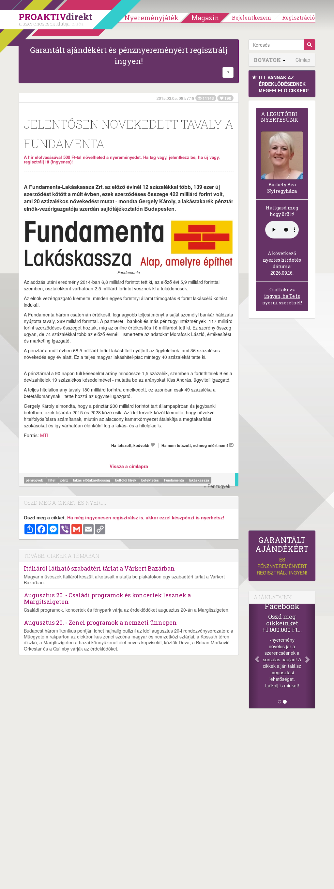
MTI (44, 435)
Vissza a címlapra (129, 466)
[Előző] (254, 656)
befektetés (150, 480)
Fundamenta (174, 480)
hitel (52, 480)
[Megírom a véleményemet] (231, 445)
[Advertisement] (282, 426)
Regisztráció (298, 17)
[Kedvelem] (152, 445)
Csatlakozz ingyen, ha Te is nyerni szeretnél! (282, 296)
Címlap (303, 60)
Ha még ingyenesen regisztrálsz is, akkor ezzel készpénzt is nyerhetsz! (145, 517)
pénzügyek (35, 480)
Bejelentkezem (251, 17)
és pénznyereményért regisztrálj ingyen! (282, 556)
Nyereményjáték (152, 17)
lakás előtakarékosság (92, 480)
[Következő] (310, 656)
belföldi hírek (126, 480)
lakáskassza (199, 480)
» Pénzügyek (217, 486)
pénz (64, 480)
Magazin (205, 17)
